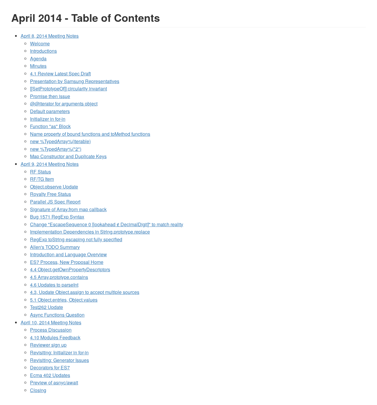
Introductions (43, 50)
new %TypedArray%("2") (55, 149)
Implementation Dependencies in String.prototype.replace (90, 231)
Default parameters (50, 111)
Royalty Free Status (50, 194)
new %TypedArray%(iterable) (60, 141)
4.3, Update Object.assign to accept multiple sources (84, 292)
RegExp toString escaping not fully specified (76, 239)
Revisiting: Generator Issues (59, 360)
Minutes (38, 65)
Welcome (40, 43)
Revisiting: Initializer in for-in (59, 352)
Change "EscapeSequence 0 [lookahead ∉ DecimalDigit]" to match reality (106, 224)
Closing (38, 390)
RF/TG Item (42, 179)
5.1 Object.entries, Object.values (63, 299)
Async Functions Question (57, 314)
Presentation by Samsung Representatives (74, 81)
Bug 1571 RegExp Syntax (57, 216)
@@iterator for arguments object (63, 103)
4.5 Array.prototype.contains (59, 277)
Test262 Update (46, 307)
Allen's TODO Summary (55, 247)
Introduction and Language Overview (68, 254)
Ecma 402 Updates (50, 375)
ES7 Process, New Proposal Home (66, 262)
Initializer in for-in (47, 118)
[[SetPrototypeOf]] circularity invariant (68, 88)
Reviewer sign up (48, 344)
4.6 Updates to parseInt (54, 284)
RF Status (40, 171)
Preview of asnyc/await (54, 382)
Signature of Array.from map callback (68, 209)
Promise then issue (50, 96)
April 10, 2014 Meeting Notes (51, 322)
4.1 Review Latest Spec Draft (60, 73)
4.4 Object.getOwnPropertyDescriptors (70, 269)
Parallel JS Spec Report (55, 201)
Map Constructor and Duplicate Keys (68, 156)
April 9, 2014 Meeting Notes (50, 164)
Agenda (38, 58)
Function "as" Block (50, 126)
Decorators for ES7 (50, 367)
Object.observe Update (54, 186)
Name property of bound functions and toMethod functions (90, 133)
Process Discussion (51, 329)
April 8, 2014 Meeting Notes (50, 35)
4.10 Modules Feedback (55, 337)
